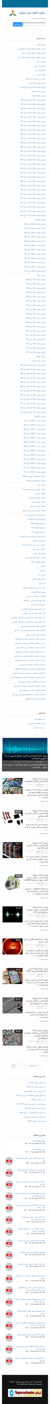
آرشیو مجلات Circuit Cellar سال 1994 (32, 126)
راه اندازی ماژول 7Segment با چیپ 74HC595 (30, 1096)
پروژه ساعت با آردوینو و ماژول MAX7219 (31, 1104)
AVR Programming (38, 1141)
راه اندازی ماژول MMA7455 (36, 1087)
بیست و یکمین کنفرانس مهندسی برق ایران (30, 660)
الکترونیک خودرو (39, 553)
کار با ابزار (42, 583)
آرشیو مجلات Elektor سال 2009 (34, 245)
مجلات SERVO (40, 417)
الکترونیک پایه (40, 70)
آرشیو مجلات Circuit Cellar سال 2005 (32, 173)
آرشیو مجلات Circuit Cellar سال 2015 (32, 215)
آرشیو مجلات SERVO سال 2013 (34, 463)
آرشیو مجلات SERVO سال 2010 (34, 451)
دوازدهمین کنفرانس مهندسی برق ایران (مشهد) (29, 673)
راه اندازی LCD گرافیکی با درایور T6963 (32, 1113)
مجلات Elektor (40, 220)
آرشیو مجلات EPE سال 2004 (35, 305)
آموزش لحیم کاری (39, 549)
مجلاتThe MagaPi (38, 1150)
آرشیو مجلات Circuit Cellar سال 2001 (32, 156)
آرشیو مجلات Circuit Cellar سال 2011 (32, 198)
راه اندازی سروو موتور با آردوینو (34, 1117)
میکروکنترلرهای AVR (38, 528)
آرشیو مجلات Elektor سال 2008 (34, 241)
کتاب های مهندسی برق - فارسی (34, 613)
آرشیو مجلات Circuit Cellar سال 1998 (32, 143)
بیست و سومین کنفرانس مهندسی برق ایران (30, 643)
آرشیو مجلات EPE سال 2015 (35, 352)
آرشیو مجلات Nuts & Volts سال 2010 (32, 391)
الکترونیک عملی (39, 66)
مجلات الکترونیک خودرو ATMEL (34, 476)
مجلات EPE (41, 275)
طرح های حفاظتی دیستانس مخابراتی (32, 1252)
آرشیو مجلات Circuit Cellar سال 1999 (32, 147)
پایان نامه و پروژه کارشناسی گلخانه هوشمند (36, 780)
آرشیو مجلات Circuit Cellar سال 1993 (32, 121)
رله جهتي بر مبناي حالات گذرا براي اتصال (31, 1170)
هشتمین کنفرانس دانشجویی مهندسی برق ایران (28, 695)
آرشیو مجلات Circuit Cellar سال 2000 (32, 151)
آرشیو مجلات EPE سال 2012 (35, 339)
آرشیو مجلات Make (38, 92)
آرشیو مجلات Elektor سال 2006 (34, 233)
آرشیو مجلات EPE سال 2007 (35, 318)
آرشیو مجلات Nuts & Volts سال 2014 (32, 408)
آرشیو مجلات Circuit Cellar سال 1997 (32, 139)
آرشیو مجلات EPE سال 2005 (35, 310)
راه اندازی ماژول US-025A (36, 1083)
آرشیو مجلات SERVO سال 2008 (34, 442)
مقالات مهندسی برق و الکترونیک (33, 489)
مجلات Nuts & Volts (38, 361)
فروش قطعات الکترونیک (36, 724)
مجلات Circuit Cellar (38, 96)
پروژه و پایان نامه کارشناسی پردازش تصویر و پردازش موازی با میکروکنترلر (36, 1034)
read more (37, 767)
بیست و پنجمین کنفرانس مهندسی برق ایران (29, 656)
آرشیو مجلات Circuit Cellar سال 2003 (32, 164)
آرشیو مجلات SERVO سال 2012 (34, 459)
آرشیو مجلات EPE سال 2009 (35, 327)
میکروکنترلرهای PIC (38, 532)
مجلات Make (41, 357)
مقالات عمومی (40, 494)
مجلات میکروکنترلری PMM (35, 481)
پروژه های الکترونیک (38, 592)
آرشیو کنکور (41, 45)
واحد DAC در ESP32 (38, 1100)
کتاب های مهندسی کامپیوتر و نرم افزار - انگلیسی (28, 618)
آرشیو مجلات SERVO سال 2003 (34, 421)
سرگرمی (42, 571)
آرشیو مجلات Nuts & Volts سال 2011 (32, 395)
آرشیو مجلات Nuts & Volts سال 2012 (32, 399)
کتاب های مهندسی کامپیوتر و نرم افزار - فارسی (29, 622)
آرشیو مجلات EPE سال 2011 (35, 335)
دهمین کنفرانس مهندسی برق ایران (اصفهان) (30, 669)
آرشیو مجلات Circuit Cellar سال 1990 (32, 109)
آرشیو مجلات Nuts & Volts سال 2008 (32, 382)
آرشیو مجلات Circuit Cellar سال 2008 (32, 186)
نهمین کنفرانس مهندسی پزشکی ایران (32, 690)
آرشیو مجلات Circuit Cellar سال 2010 (32, 194)
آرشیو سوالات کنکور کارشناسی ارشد (33, 53)
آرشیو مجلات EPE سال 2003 (35, 301)
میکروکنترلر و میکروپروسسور (35, 515)
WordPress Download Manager (31, 1384)
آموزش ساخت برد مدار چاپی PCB (33, 545)
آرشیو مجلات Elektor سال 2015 (34, 271)
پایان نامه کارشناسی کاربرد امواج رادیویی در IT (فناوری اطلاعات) (25, 757)
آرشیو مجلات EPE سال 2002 (35, 297)
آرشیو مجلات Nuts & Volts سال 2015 (32, 412)
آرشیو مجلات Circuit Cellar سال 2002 (32, 160)
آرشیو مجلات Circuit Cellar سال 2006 (32, 177)
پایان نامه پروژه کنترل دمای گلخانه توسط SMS (37, 970)
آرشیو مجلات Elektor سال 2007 (34, 237)
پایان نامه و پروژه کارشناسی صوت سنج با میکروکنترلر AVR (37, 910)
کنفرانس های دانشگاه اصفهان (35, 699)
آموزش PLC (41, 62)
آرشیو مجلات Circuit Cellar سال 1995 (32, 130)
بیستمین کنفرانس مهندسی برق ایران (32, 665)
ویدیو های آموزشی (38, 541)
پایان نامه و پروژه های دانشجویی (34, 588)
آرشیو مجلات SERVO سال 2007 (34, 438)
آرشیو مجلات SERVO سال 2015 (34, 472)
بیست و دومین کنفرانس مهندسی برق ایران (30, 639)
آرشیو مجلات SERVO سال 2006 (34, 434)
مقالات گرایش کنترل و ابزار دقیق (34, 511)
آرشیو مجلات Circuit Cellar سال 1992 (32, 117)
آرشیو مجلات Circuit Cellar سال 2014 (32, 211)
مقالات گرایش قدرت (38, 502)
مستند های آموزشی (38, 579)
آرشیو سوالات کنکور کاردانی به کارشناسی (31, 49)
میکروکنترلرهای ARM (37, 523)
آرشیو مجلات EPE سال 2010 (35, 331)
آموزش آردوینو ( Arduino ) (36, 519)
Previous (33, 1066)
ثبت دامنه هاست (39, 728)
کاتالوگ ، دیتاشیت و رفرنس (35, 596)
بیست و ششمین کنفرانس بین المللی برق (31, 647)
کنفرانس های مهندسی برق (36, 635)
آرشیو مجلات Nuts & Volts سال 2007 (32, 378)
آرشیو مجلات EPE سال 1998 (35, 280)
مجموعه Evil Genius (38, 605)
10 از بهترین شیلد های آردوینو (34, 1091)
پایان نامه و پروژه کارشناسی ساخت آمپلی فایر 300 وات (37, 845)
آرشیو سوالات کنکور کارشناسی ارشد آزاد (31, 57)
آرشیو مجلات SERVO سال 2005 (34, 429)
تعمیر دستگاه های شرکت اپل (35, 558)
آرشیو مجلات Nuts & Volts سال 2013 (32, 404)
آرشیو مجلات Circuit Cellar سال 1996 (32, 134)
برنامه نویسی (40, 75)
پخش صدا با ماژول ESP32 (36, 1121)
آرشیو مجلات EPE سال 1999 (35, 284)
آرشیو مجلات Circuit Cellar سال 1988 (32, 100)
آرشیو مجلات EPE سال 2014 (35, 348)
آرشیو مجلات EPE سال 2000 (35, 288)
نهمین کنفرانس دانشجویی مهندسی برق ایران (29, 686)
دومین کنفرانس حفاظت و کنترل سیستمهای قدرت (28, 677)
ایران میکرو (38, 762)
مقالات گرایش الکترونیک (36, 498)
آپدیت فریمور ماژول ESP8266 (35, 1108)
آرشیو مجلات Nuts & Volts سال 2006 (32, 374)
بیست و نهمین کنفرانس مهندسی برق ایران (30, 652)
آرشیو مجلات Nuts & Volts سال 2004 (32, 365)
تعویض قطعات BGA (38, 562)
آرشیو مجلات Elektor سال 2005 (34, 228)
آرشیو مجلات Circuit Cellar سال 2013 (32, 207)
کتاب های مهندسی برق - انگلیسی (33, 609)
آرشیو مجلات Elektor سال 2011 (34, 254)
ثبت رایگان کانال (39, 719)
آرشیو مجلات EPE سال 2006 (35, 314)
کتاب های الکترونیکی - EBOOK (34, 601)
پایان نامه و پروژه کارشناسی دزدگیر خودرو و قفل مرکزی (36, 813)
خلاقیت (42, 566)
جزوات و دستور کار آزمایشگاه (35, 79)
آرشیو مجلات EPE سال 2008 (35, 322)
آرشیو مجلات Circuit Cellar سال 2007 (32, 181)
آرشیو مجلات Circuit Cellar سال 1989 (32, 104)
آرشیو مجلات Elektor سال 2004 (34, 224)
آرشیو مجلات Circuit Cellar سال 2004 (32, 168)
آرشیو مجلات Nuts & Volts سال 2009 (32, 387)
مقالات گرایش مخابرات (37, 506)
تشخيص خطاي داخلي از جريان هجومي (31, 1264)
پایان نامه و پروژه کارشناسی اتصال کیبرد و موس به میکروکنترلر (37, 1001)
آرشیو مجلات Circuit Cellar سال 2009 (32, 190)
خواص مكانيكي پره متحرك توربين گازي (31, 1335)
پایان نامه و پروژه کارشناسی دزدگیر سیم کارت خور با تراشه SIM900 (36, 878)
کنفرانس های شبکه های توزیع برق (33, 626)
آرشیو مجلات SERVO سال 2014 (34, 468)
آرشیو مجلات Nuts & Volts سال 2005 (32, 369)
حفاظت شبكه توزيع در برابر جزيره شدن (31, 1241)
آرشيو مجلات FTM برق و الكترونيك (33, 87)
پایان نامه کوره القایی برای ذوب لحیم (36, 940)
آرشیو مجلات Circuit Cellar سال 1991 (32, 113)
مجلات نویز (41, 485)
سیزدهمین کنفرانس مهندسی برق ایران (31, 682)
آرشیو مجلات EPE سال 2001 (35, 292)
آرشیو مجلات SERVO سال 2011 (34, 455)
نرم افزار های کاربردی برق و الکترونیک (32, 536)
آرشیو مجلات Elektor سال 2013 (34, 263)
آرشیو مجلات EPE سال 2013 (35, 344)
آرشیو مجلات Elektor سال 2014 (34, 267)
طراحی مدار (41, 575)
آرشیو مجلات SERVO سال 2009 (34, 446)
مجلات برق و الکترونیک (37, 83)
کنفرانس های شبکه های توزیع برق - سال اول (29, 630)
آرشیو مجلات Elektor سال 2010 (34, 250)
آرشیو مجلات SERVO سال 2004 (34, 425)
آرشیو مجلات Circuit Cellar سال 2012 (32, 203)
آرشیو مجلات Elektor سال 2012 (34, 258)
